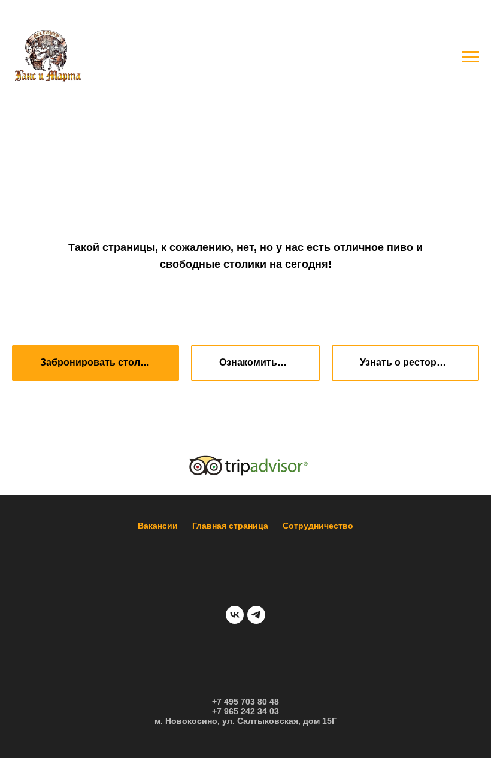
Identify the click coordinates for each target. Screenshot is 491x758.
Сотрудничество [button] (318, 525)
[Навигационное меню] (470, 57)
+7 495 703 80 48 (245, 701)
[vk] (235, 615)
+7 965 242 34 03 (245, 711)
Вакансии (158, 525)
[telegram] (256, 615)
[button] (95, 363)
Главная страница (230, 525)
